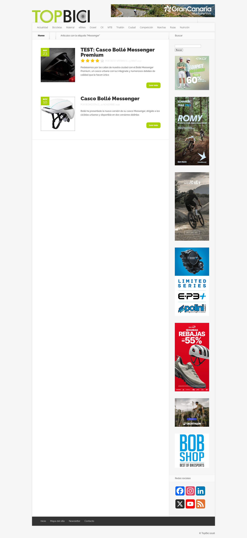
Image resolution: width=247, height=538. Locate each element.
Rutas (173, 27)
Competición (146, 27)
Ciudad (132, 27)
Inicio (43, 521)
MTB (110, 27)
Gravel (93, 27)
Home (41, 36)
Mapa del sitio (57, 521)
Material (70, 27)
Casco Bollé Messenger (110, 98)
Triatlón (120, 27)
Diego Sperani (117, 61)
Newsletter (74, 521)
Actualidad (42, 27)
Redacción (91, 104)
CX (102, 27)
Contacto (89, 521)
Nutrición (184, 27)
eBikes (82, 27)
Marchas (161, 27)
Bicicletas (57, 27)
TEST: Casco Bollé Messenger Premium (118, 52)
